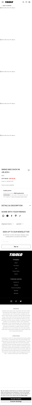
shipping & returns (6, 224)
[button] (3, 216)
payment (18, 224)
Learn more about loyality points (19, 196)
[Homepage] (9, 2)
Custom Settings (16, 401)
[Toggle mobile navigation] (2, 2)
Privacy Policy (24, 395)
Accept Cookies (16, 398)
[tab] (16, 205)
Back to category (7, 5)
